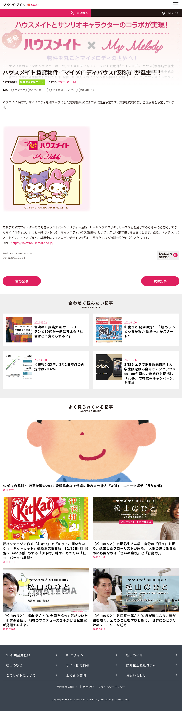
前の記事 (21, 281)
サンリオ (20, 90)
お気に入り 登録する (165, 255)
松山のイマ (134, 655)
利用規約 (88, 686)
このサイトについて (21, 675)
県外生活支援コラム (141, 665)
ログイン (77, 655)
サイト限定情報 (77, 665)
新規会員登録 (20, 655)
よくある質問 (76, 675)
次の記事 (160, 281)
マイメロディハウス (64, 90)
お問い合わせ (136, 675)
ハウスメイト (39, 90)
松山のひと (14, 665)
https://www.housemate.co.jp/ (32, 243)
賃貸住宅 (87, 90)
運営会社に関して (67, 686)
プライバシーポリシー (111, 686)
